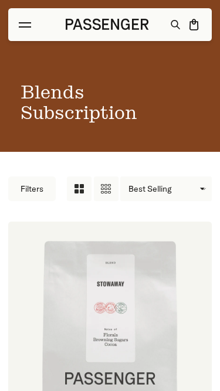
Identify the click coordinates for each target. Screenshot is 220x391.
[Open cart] (194, 24)
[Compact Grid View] (106, 188)
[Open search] (176, 24)
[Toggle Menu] (25, 25)
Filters (32, 188)
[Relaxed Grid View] (79, 188)
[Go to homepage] (107, 24)
